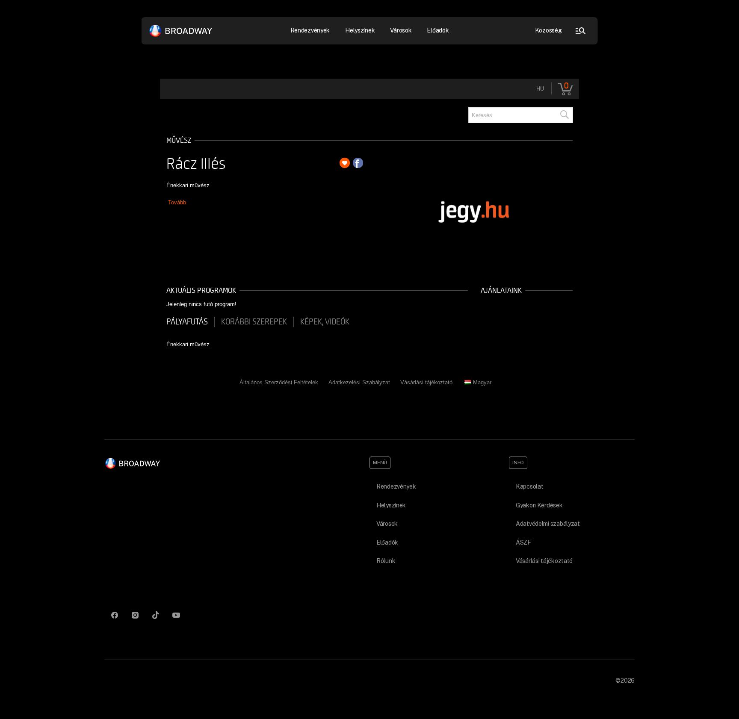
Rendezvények (396, 486)
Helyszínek (360, 30)
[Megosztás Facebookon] (358, 163)
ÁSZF (523, 542)
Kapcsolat (529, 486)
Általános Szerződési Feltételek (278, 382)
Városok (400, 30)
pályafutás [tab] (187, 322)
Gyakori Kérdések (539, 505)
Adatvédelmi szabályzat (548, 523)
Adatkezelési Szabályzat (359, 382)
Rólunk (385, 560)
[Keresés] (564, 115)
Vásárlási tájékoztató (426, 382)
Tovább (177, 202)
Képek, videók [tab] (324, 322)
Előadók (438, 30)
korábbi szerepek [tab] (254, 322)
